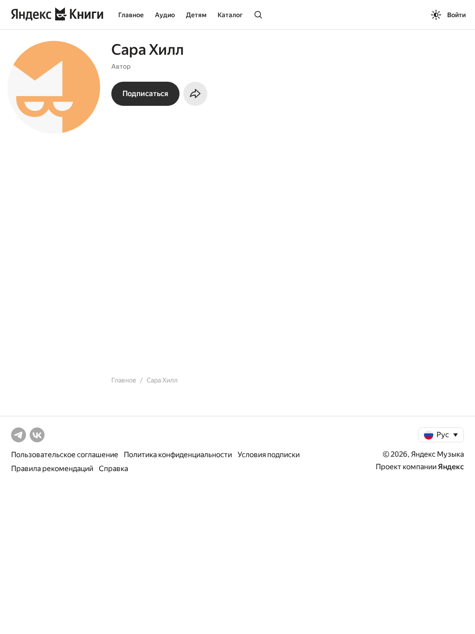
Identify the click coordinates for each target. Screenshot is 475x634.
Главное (131, 15)
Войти (456, 15)
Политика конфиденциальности (178, 454)
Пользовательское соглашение (64, 454)
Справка (113, 468)
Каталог (230, 15)
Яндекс (451, 466)
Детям (196, 15)
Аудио (165, 15)
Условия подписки (269, 454)
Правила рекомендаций (52, 468)
